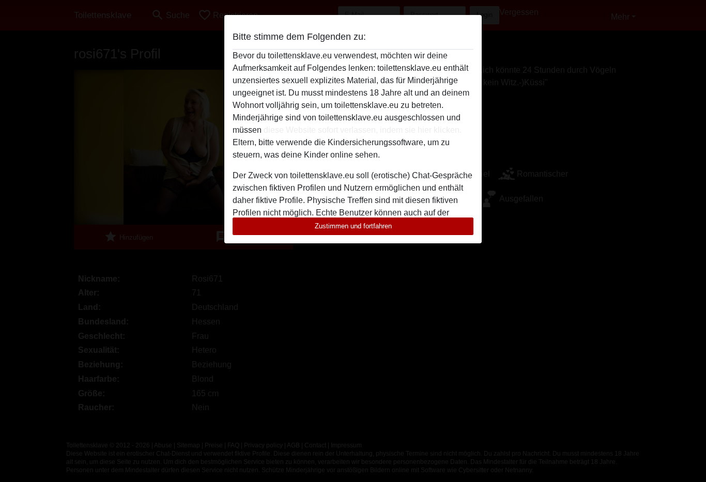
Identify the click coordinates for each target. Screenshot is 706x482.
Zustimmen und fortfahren (353, 226)
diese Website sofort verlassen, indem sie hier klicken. (363, 130)
